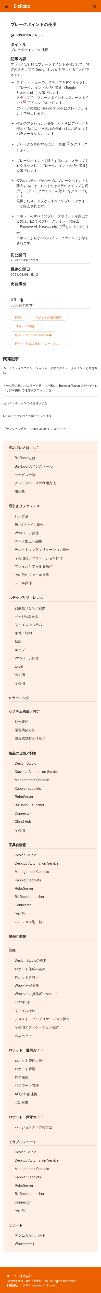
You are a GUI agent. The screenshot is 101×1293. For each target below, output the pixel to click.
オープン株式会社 (19, 1275)
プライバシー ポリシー (38, 1285)
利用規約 (13, 1285)
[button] (95, 6)
